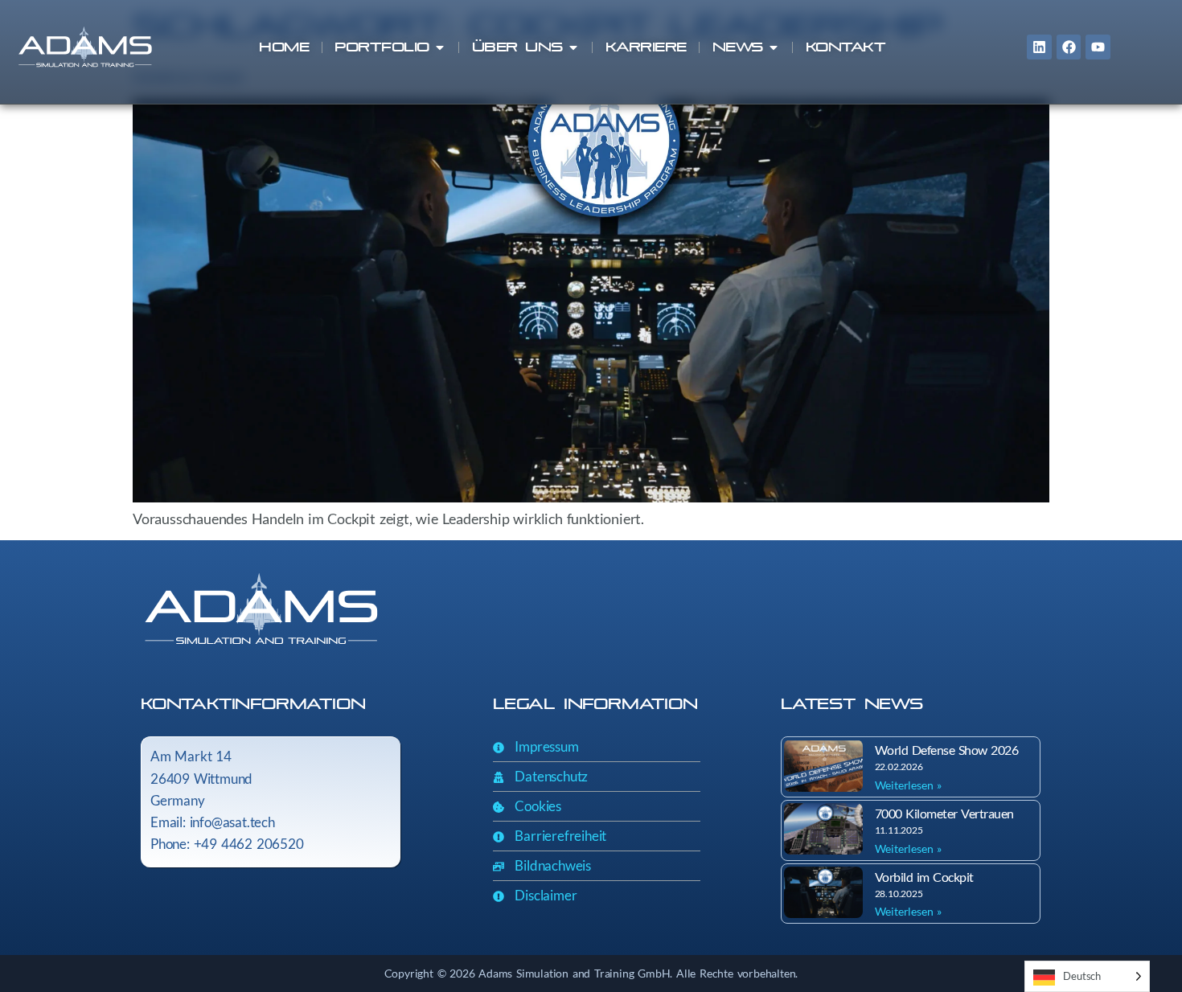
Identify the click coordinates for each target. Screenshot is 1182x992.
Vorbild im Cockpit (924, 876)
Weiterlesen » (908, 785)
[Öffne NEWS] (773, 47)
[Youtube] (1098, 47)
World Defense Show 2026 (947, 749)
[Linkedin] (1039, 47)
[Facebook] (1069, 47)
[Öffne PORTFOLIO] (439, 47)
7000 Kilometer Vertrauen (944, 813)
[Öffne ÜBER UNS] (573, 47)
